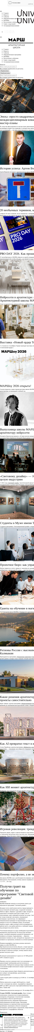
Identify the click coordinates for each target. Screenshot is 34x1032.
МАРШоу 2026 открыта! (15, 386)
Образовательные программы (12, 54)
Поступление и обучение (10, 22)
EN (1, 11)
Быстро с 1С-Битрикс (6, 1031)
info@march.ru (21, 982)
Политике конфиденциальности (11, 1027)
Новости (6, 15)
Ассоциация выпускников (11, 26)
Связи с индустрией (9, 24)
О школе (6, 13)
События (6, 17)
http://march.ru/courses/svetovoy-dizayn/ (11, 947)
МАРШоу (6, 20)
